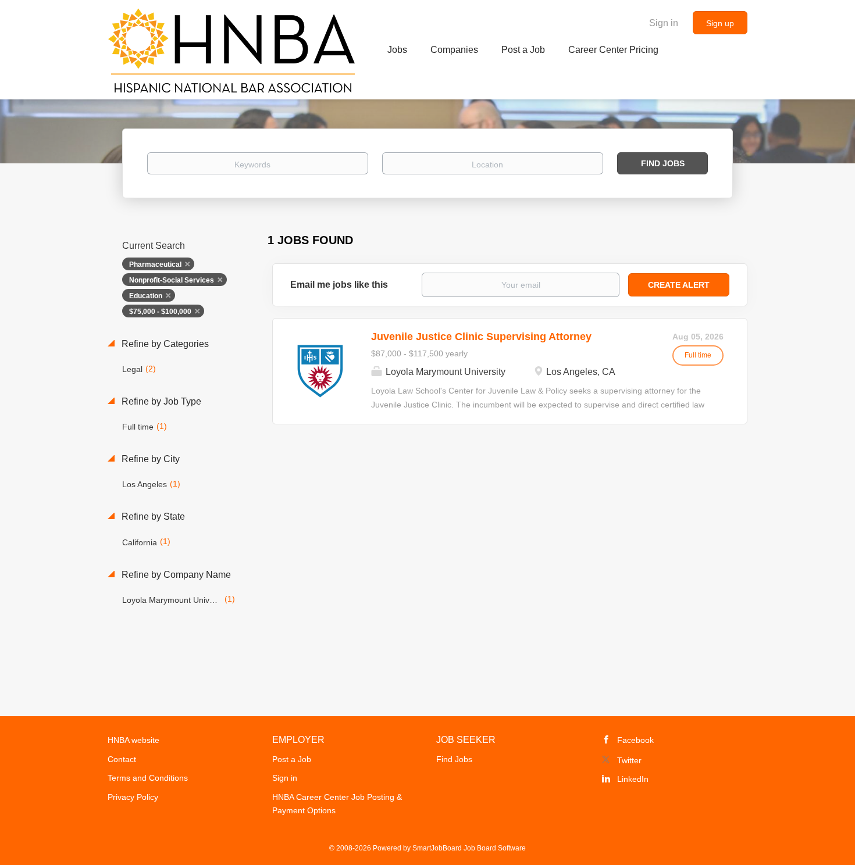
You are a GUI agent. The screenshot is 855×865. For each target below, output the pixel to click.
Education (145, 296)
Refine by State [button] (152, 516)
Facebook (635, 740)
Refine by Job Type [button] (160, 401)
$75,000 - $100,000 (160, 312)
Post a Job (291, 759)
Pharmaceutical (155, 264)
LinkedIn (633, 779)
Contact (122, 759)
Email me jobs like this (339, 284)
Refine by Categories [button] (164, 344)
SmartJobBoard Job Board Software (469, 848)
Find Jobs (663, 163)
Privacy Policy (133, 797)
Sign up (720, 23)
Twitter (629, 760)
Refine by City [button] (149, 459)
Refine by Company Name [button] (175, 575)
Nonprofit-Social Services (171, 280)
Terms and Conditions (148, 777)
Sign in (663, 23)
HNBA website (133, 740)
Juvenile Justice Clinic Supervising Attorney (481, 336)
